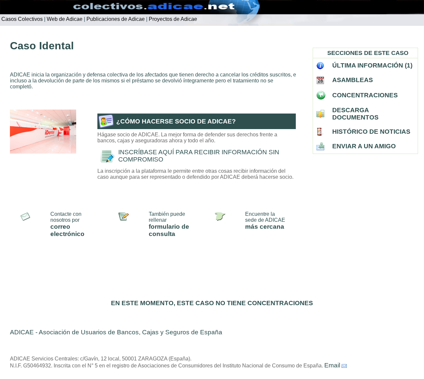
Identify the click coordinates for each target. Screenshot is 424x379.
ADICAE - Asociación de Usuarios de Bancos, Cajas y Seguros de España (116, 332)
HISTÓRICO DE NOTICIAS (371, 131)
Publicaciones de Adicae (115, 19)
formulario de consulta (169, 230)
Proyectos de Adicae (172, 19)
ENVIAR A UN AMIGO (364, 146)
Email (332, 365)
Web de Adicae (63, 19)
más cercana (264, 226)
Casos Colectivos (21, 19)
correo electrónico (67, 230)
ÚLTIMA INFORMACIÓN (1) (372, 65)
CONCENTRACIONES (365, 95)
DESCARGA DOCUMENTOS (355, 114)
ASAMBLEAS (352, 79)
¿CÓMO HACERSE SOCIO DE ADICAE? (176, 121)
